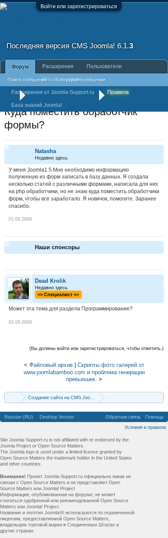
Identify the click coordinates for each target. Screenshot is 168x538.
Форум (20, 67)
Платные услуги (61, 79)
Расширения (58, 66)
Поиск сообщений (27, 79)
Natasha (45, 151)
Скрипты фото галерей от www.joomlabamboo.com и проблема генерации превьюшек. (84, 372)
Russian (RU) (18, 416)
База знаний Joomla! (36, 105)
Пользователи (104, 66)
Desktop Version (57, 416)
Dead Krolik (50, 281)
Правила (118, 92)
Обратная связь (123, 416)
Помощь (154, 416)
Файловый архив (51, 365)
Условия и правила (145, 427)
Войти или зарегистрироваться (78, 6)
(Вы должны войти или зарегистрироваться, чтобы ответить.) (96, 348)
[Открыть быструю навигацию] (158, 397)
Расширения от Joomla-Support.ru (52, 92)
